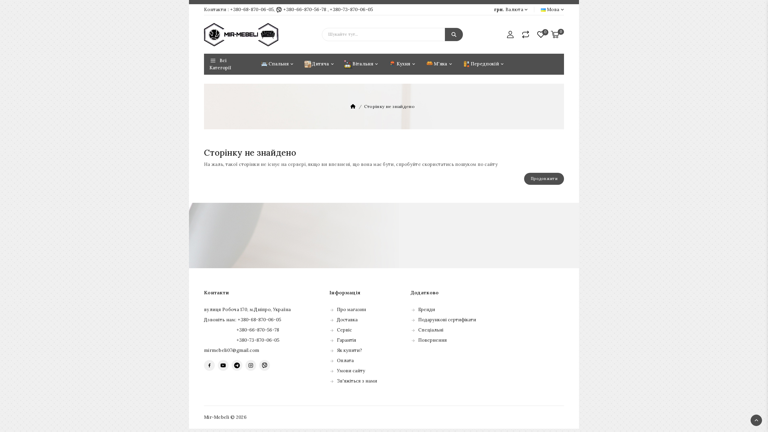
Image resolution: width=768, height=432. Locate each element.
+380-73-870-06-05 (351, 9)
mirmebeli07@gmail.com (231, 350)
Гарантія (346, 340)
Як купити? (349, 350)
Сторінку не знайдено (389, 106)
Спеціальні (430, 330)
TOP (756, 420)
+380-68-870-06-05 (252, 9)
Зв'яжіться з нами (357, 381)
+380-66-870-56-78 (305, 9)
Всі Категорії (220, 64)
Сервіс (344, 330)
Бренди (426, 309)
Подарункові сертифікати (447, 319)
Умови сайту (351, 371)
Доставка (347, 319)
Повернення (432, 340)
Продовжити (544, 178)
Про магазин (351, 309)
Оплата (345, 360)
